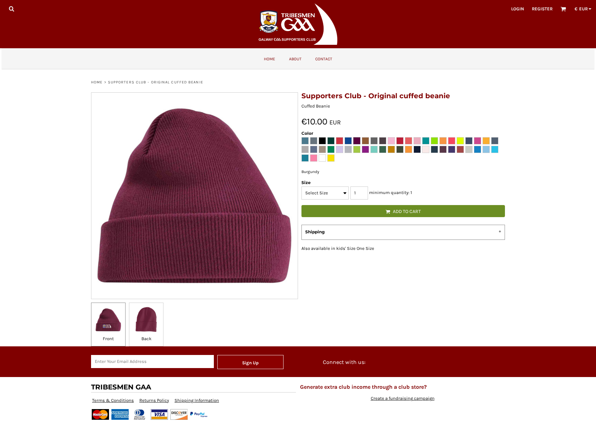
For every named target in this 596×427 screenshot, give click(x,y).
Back (146, 338)
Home (96, 82)
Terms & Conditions (113, 400)
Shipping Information (197, 400)
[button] (11, 8)
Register (542, 8)
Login (517, 8)
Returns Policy (154, 400)
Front (108, 338)
